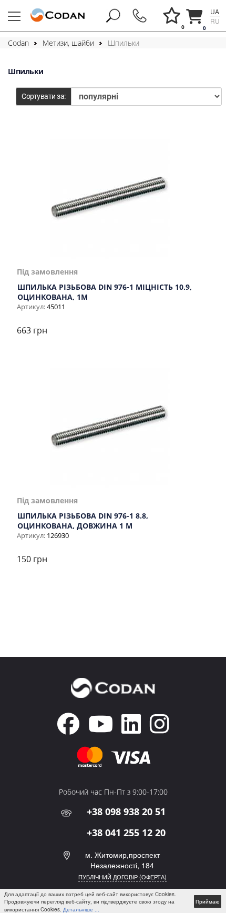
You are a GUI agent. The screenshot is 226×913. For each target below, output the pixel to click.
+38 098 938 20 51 (126, 811)
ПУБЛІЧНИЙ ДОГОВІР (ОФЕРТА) (122, 877)
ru (215, 20)
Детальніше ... (81, 909)
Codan (18, 43)
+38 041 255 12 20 (126, 832)
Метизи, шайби (68, 43)
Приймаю (208, 901)
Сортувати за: (44, 96)
